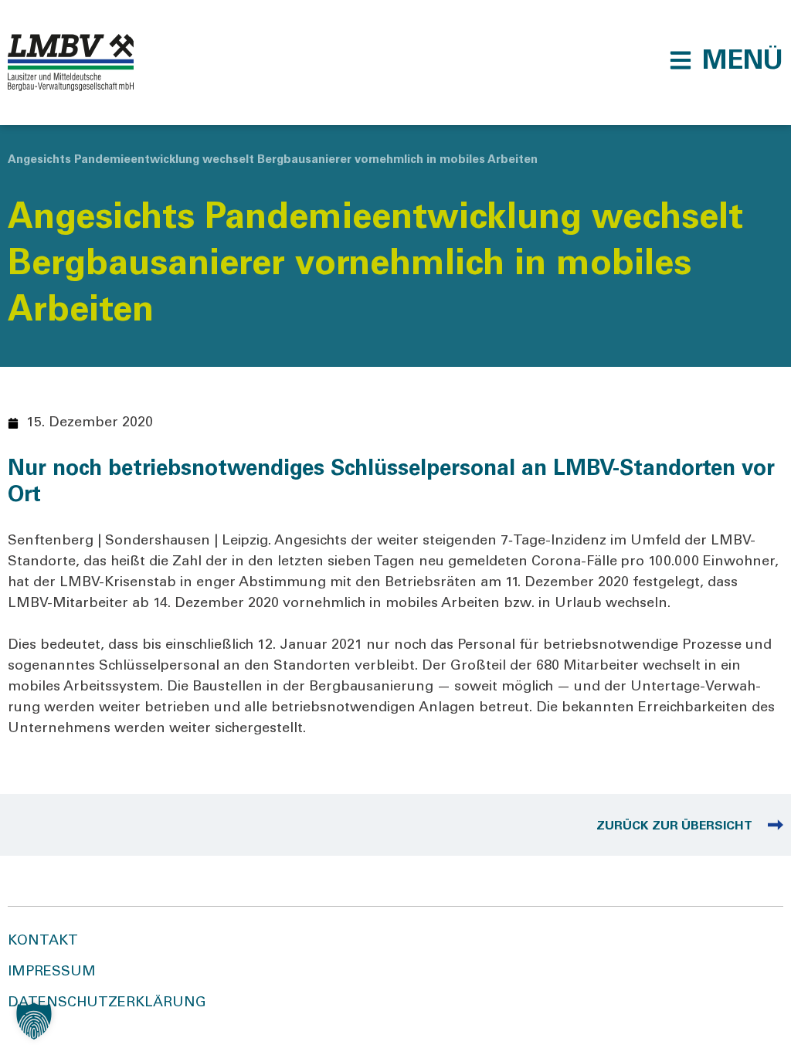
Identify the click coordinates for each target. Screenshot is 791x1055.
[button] (726, 60)
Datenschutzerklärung (107, 1003)
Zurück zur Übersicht (674, 826)
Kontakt (43, 941)
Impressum (52, 972)
